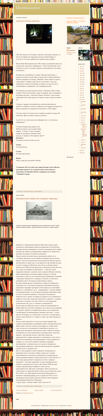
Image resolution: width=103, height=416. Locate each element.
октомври (83, 108)
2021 (81, 77)
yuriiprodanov (71, 50)
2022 (81, 75)
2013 (81, 95)
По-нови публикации (21, 390)
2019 (81, 82)
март (82, 142)
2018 (81, 84)
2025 (81, 68)
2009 (81, 153)
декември (83, 101)
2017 (81, 86)
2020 (81, 79)
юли (82, 118)
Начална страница (39, 390)
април (82, 140)
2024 (81, 71)
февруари (83, 144)
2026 (81, 66)
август (83, 115)
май (82, 122)
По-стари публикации (56, 390)
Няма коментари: (38, 191)
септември (83, 112)
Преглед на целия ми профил (71, 53)
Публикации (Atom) (28, 393)
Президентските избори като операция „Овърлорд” (37, 198)
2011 (81, 99)
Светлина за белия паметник (28, 21)
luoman (57, 405)
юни (82, 120)
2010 (81, 150)
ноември (83, 105)
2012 (81, 97)
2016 (81, 88)
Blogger (70, 405)
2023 (81, 73)
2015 (81, 90)
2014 (81, 93)
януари (83, 148)
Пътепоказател (28, 7)
